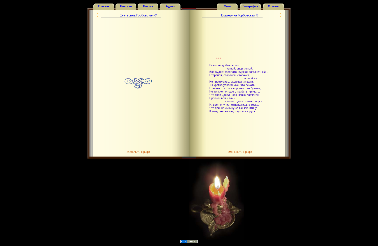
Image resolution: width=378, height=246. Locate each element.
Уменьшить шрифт (240, 151)
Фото (227, 6)
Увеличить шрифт (138, 151)
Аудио (170, 6)
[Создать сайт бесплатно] (189, 242)
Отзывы (273, 6)
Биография (250, 6)
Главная (104, 6)
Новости (126, 6)
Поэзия (148, 6)
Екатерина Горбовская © (138, 15)
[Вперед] (98, 16)
